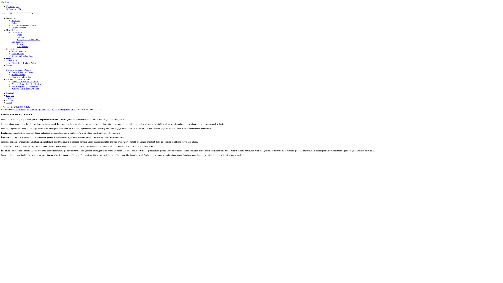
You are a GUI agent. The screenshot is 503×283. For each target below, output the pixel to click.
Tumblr (9, 103)
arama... (4, 13)
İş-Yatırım (21, 37)
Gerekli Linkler (18, 54)
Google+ (10, 95)
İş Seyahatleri (22, 46)
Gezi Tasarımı (17, 42)
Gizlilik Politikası (24, 107)
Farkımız (15, 23)
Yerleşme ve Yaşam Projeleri (28, 39)
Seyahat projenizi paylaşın (22, 56)
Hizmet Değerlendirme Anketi (24, 63)
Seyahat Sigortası (19, 51)
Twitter (9, 98)
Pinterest (9, 100)
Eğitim (19, 35)
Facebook (10, 93)
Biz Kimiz (16, 21)
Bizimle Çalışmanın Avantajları (24, 25)
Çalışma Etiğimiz (19, 28)
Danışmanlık (17, 32)
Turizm (20, 44)
